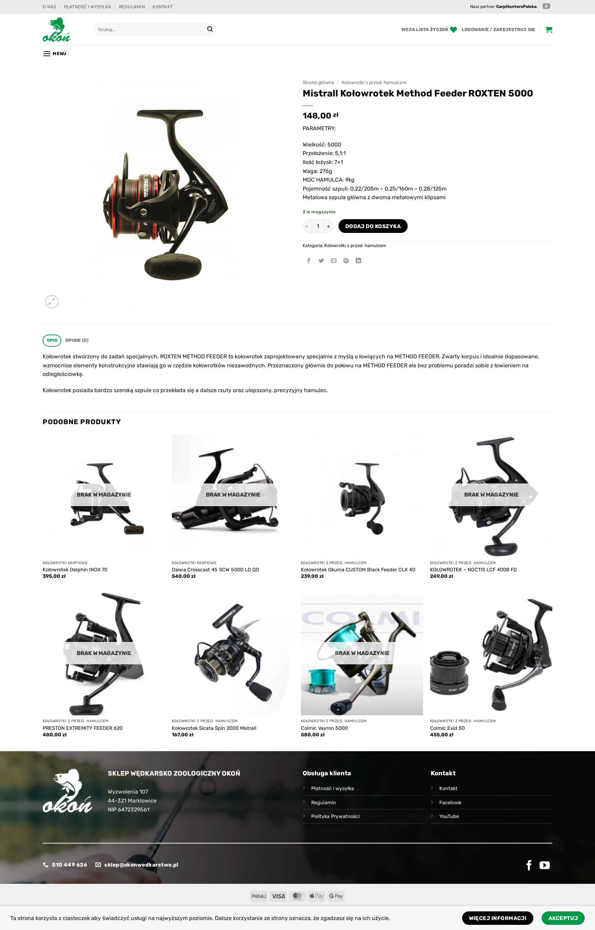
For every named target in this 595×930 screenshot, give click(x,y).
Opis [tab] (52, 340)
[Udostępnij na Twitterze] (321, 261)
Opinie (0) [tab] (77, 340)
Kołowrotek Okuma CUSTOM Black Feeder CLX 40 (358, 570)
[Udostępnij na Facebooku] (309, 261)
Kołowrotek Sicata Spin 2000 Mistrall (214, 728)
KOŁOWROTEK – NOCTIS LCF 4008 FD (473, 570)
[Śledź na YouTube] (546, 6)
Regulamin (132, 6)
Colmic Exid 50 (447, 728)
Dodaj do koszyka (373, 226)
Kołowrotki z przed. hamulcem (374, 82)
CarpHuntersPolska (516, 6)
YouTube (449, 816)
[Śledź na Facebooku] (529, 866)
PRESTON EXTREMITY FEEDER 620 (83, 728)
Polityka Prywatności (335, 816)
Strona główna (318, 82)
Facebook (450, 803)
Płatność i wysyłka (88, 6)
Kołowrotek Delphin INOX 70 (75, 570)
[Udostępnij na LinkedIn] (358, 261)
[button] (498, 29)
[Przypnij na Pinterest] (346, 261)
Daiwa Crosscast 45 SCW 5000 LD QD (215, 570)
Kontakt (163, 6)
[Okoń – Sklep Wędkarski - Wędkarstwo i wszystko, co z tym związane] (63, 29)
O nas (49, 6)
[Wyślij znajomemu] (334, 261)
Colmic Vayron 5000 (324, 728)
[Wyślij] (210, 29)
